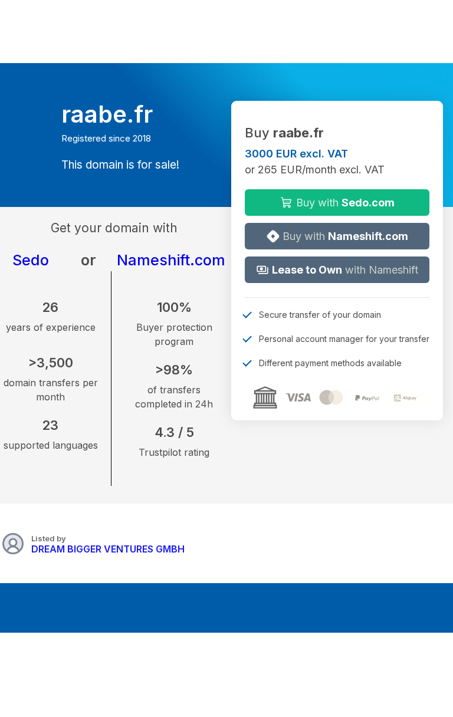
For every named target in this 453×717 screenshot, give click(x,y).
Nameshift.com (171, 260)
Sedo (30, 260)
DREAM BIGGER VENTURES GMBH (108, 549)
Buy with (344, 202)
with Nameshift (345, 270)
